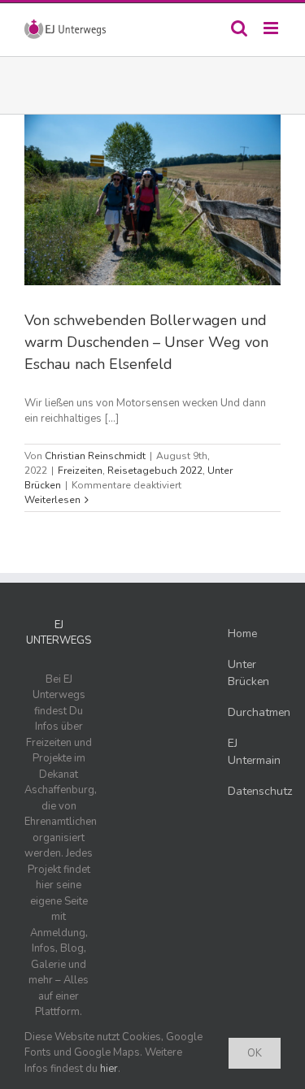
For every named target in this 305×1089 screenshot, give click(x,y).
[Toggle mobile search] (239, 28)
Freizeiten (80, 470)
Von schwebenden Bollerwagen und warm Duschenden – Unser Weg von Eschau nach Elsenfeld (146, 342)
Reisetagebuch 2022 (155, 470)
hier (109, 1068)
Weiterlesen (52, 499)
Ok (254, 1053)
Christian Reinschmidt (95, 455)
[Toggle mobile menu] (272, 28)
